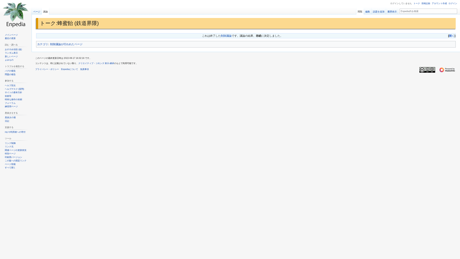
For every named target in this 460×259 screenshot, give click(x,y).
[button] (10, 167)
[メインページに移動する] (15, 14)
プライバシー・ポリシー (47, 69)
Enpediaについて (69, 69)
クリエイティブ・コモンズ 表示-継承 (96, 63)
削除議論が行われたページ (66, 44)
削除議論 (226, 35)
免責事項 (84, 69)
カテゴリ (42, 44)
